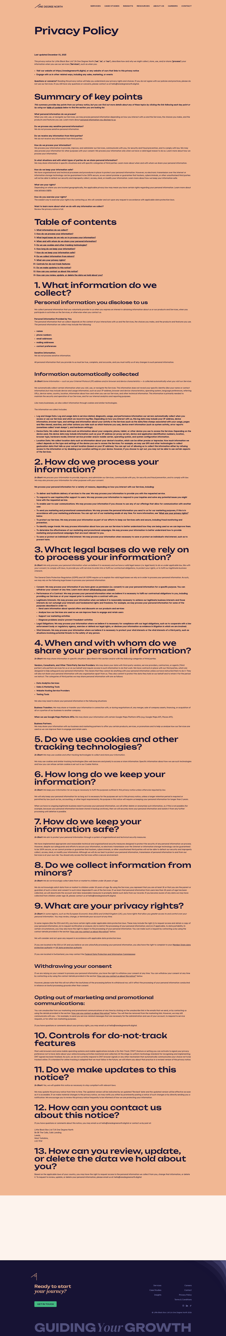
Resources (143, 6)
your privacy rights (42, 190)
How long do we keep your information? (55, 249)
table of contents (54, 107)
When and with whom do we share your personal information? (66, 241)
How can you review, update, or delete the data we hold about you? (69, 275)
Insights (128, 6)
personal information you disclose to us (98, 120)
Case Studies (111, 6)
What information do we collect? (52, 230)
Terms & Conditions (183, 1299)
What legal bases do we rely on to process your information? (66, 237)
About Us (158, 6)
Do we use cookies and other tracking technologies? (61, 245)
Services (157, 1285)
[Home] (48, 6)
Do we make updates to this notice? (53, 267)
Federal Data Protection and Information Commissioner (110, 954)
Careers (173, 6)
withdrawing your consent (102, 589)
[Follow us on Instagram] (183, 1306)
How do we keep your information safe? (55, 252)
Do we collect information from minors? (55, 256)
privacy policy (141, 1230)
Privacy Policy (185, 1295)
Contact (186, 6)
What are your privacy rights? (51, 260)
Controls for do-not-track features (53, 264)
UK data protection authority (68, 947)
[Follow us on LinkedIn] (187, 1306)
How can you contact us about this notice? (57, 271)
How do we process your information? (54, 234)
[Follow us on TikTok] (191, 1306)
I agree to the (134, 1230)
